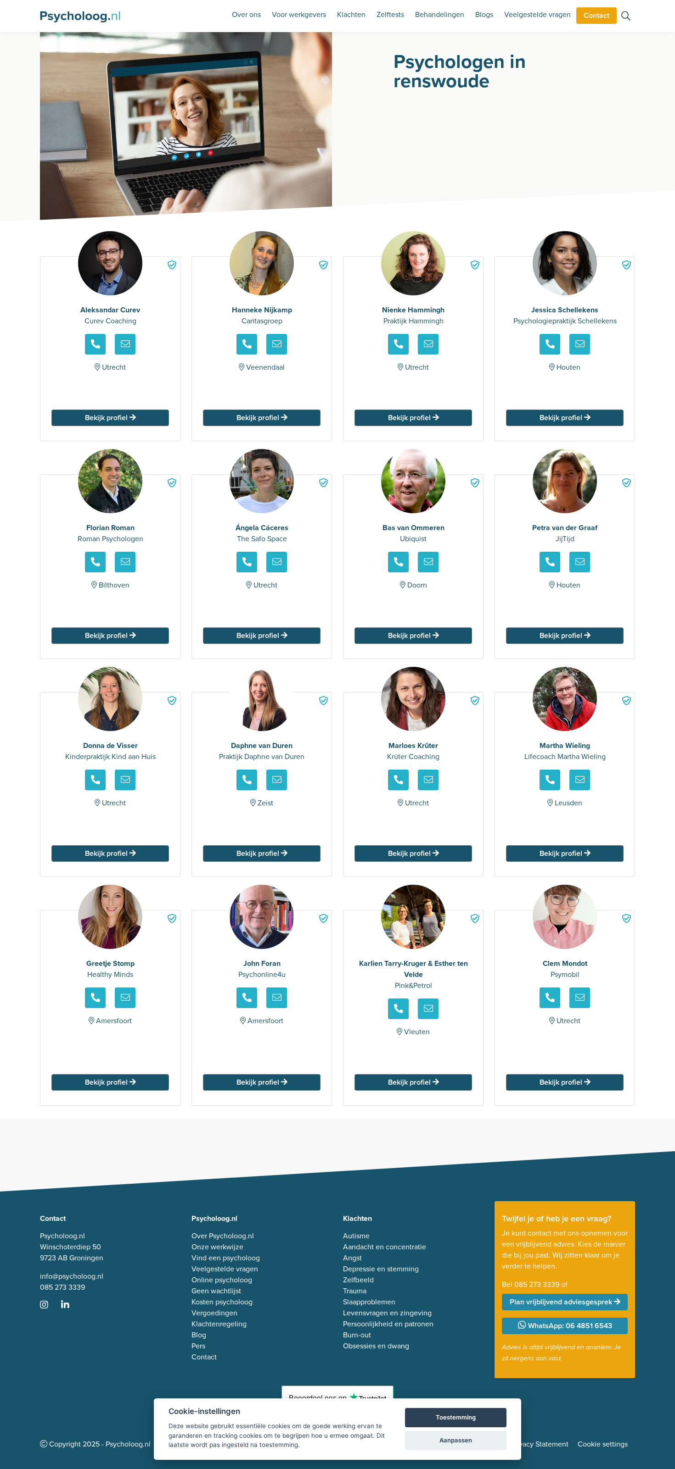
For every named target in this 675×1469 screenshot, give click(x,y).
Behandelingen (439, 14)
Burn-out (357, 1335)
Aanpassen (455, 1440)
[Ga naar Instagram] (49, 1305)
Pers (198, 1346)
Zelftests (390, 14)
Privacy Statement (539, 1444)
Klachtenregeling (219, 1324)
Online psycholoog (221, 1280)
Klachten (351, 14)
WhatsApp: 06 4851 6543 (569, 1325)
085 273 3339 (62, 1287)
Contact (596, 15)
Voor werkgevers (299, 14)
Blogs (484, 14)
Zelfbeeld (358, 1280)
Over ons (246, 14)
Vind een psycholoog (225, 1258)
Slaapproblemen (369, 1302)
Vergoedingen (214, 1313)
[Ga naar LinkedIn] (70, 1305)
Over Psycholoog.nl (222, 1236)
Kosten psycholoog (222, 1302)
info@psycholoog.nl (71, 1276)
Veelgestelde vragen (537, 14)
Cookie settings (603, 1444)
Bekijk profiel (107, 417)
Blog (198, 1335)
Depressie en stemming (381, 1269)
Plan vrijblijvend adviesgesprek (562, 1302)
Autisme (356, 1236)
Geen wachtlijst (216, 1291)
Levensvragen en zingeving (387, 1313)
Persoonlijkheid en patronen (388, 1324)
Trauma (354, 1291)
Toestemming (456, 1417)
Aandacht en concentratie (384, 1247)
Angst (352, 1258)
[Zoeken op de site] (626, 16)
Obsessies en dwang (376, 1346)
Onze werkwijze (217, 1247)
